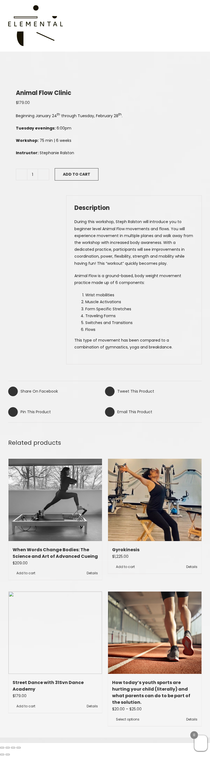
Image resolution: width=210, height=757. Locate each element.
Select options (127, 719)
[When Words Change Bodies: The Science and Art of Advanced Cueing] (55, 500)
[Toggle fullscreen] (7, 747)
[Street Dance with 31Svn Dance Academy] (55, 633)
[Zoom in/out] (2, 747)
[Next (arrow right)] (7, 754)
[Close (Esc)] (18, 747)
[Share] (13, 747)
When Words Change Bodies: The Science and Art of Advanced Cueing (55, 553)
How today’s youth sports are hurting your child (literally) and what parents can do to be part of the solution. (151, 692)
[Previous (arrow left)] (2, 754)
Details (92, 573)
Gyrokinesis (125, 550)
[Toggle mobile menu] (197, 25)
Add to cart (76, 174)
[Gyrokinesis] (155, 500)
